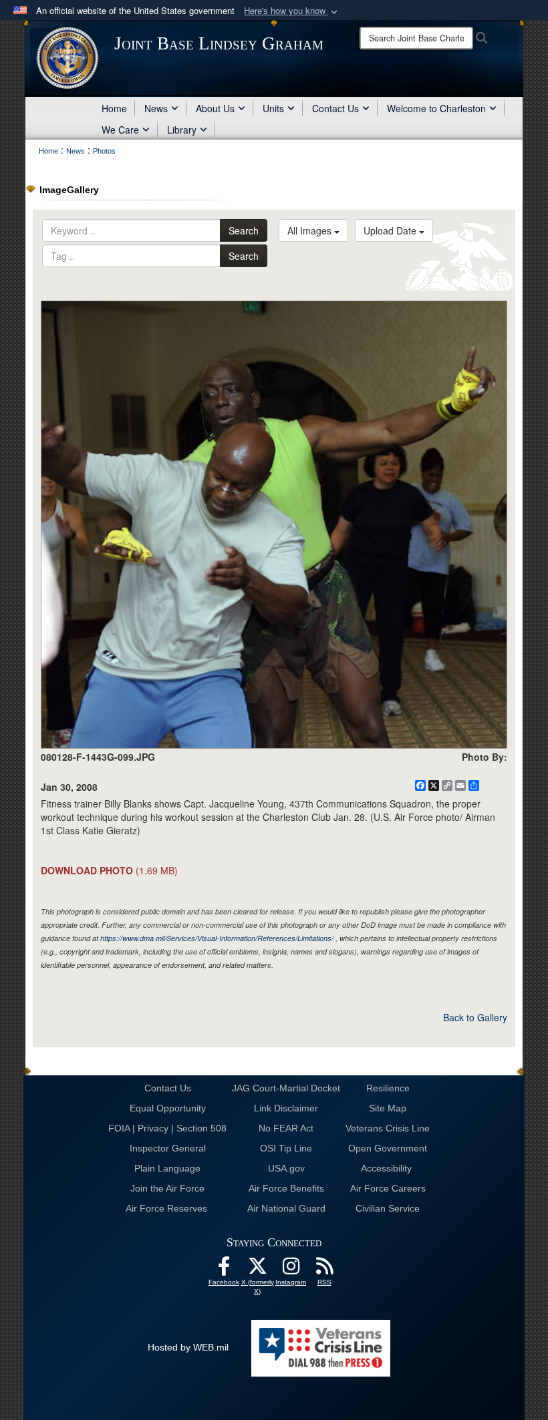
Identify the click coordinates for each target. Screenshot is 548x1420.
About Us (215, 108)
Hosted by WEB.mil (188, 1347)
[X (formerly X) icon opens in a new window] (257, 1269)
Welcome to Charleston (436, 108)
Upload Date (391, 230)
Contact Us (335, 108)
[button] (292, 11)
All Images (310, 230)
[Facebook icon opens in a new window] (224, 1269)
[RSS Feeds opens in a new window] (324, 1269)
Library (181, 129)
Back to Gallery (475, 1017)
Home (114, 108)
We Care (120, 129)
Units (273, 108)
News (156, 108)
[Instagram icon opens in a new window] (290, 1269)
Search (244, 230)
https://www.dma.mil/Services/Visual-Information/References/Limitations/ (216, 938)
